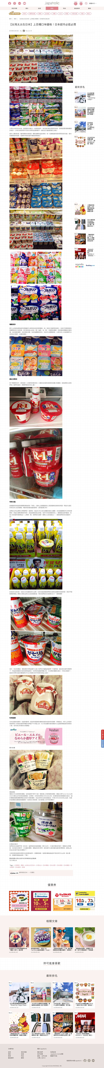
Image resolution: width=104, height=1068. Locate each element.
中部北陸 (74, 13)
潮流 (27, 8)
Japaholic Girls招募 (56, 1054)
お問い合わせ (41, 1058)
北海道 (47, 13)
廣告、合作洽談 (42, 1056)
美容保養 (14, 8)
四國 (66, 13)
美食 (52, 8)
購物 (89, 8)
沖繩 (54, 13)
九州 (60, 13)
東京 (24, 13)
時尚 (64, 8)
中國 (82, 13)
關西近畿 (32, 13)
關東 (40, 13)
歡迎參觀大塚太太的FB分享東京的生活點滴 (23, 858)
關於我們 (40, 1052)
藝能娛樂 (77, 8)
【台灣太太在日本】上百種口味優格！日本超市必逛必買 (34, 19)
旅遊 (39, 8)
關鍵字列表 (53, 1056)
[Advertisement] (86, 59)
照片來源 (12, 748)
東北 (88, 13)
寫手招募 (40, 1054)
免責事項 (53, 1052)
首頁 (10, 19)
